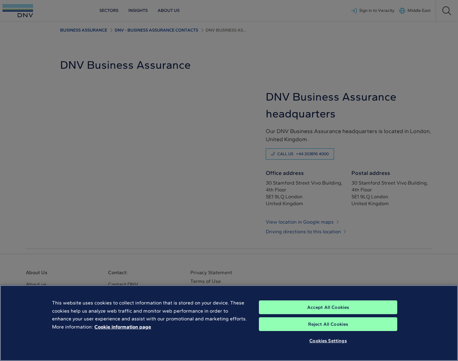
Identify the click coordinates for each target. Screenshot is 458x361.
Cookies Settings (327, 341)
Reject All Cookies (328, 324)
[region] (229, 323)
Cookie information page (122, 327)
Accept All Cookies (328, 307)
